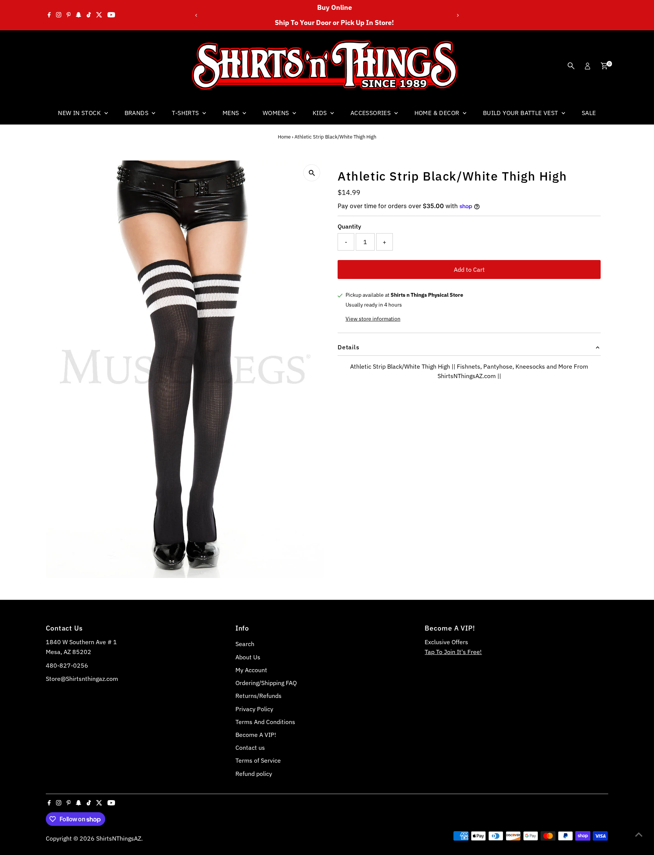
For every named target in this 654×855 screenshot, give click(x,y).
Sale (589, 113)
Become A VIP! (255, 734)
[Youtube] (111, 15)
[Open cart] (604, 65)
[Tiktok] (89, 15)
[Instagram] (58, 15)
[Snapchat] (78, 15)
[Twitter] (99, 15)
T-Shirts (186, 113)
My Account (251, 670)
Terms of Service (258, 760)
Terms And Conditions (265, 722)
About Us (247, 657)
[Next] (457, 15)
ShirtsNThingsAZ (118, 838)
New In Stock (80, 113)
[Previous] (196, 15)
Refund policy (253, 773)
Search (244, 644)
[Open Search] (571, 65)
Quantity (349, 226)
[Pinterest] (69, 15)
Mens (232, 113)
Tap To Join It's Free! (453, 652)
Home (284, 137)
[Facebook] (49, 15)
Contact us (250, 747)
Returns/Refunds (258, 695)
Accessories (371, 113)
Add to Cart (469, 269)
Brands (137, 113)
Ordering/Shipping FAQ (266, 683)
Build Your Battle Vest (521, 113)
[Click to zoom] (311, 172)
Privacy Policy (254, 709)
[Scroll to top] (638, 834)
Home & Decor (437, 113)
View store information (373, 318)
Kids (321, 113)
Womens (277, 113)
